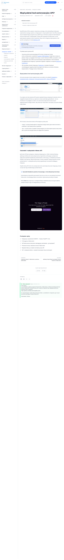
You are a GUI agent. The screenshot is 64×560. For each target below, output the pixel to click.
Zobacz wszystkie (5, 81)
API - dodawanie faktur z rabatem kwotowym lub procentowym (37, 250)
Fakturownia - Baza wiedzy (25, 9)
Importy (5, 55)
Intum (5, 62)
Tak (39, 270)
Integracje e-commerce (9, 53)
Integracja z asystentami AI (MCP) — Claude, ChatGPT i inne (36, 239)
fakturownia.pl (3, 0)
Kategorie (4, 83)
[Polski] (59, 2)
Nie (44, 270)
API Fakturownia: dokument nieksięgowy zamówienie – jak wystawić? (38, 243)
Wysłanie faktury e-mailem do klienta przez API (33, 248)
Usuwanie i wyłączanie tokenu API (29, 25)
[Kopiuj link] (61, 9)
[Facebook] (24, 279)
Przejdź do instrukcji (55, 45)
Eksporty (6, 57)
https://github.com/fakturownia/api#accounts (30, 290)
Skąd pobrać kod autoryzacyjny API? (29, 23)
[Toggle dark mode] (62, 2)
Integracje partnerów (8, 61)
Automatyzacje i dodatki (9, 59)
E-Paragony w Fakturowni (28, 241)
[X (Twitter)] (27, 279)
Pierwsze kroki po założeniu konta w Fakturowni (33, 245)
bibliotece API (36, 40)
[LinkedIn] (21, 279)
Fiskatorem (41, 65)
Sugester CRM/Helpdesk (43, 56)
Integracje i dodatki (36, 9)
